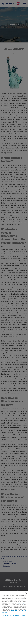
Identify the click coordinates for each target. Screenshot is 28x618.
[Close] (26, 593)
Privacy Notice (20, 603)
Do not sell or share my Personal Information (14, 615)
